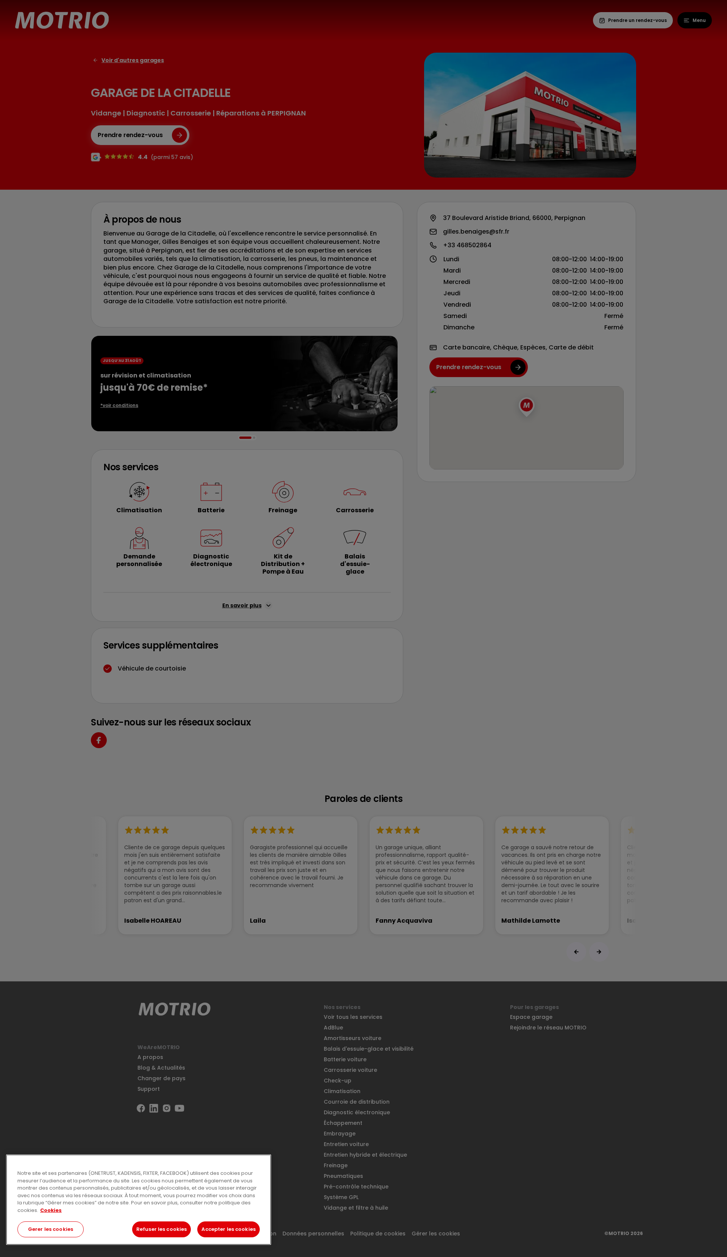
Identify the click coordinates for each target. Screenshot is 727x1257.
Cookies (51, 1210)
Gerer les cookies (50, 1229)
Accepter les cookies (228, 1229)
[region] (138, 1199)
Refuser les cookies (161, 1229)
